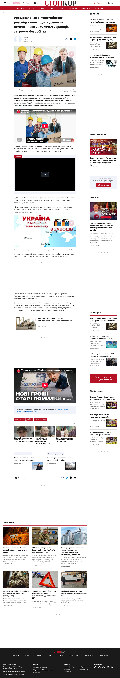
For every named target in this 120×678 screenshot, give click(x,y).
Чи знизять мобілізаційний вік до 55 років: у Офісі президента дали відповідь (16, 593)
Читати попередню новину (23, 454)
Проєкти (19, 8)
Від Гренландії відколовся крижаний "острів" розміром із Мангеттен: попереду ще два (102, 57)
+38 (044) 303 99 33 (104, 379)
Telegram (60, 409)
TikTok (35, 411)
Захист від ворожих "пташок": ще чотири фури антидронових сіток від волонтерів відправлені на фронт (103, 161)
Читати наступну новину (55, 454)
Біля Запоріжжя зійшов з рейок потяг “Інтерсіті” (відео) (59, 459)
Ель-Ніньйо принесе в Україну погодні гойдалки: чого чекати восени (15, 550)
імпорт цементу (20, 419)
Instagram (29, 411)
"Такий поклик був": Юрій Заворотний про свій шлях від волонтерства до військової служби (101, 226)
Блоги (52, 8)
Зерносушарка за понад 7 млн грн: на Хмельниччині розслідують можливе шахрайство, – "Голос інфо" (72, 551)
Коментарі (21, 478)
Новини (41, 8)
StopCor (25, 37)
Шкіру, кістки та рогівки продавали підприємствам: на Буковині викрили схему (101, 338)
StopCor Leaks (72, 8)
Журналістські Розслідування (43, 670)
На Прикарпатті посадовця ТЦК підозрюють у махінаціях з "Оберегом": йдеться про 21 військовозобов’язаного (102, 357)
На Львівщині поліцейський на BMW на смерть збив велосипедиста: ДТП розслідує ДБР (44, 594)
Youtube (18, 411)
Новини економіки (15, 13)
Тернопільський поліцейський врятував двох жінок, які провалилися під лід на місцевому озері (27, 461)
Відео (30, 8)
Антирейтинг (99, 8)
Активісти (36, 673)
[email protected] (19, 674)
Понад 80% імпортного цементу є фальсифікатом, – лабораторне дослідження (55, 319)
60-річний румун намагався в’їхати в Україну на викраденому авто (74, 593)
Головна (5, 13)
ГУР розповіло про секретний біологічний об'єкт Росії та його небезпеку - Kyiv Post (44, 550)
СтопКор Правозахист (40, 667)
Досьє (61, 8)
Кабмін (29, 419)
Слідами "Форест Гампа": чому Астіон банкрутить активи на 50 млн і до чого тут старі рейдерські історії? (103, 400)
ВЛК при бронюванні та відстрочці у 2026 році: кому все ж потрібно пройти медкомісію (103, 320)
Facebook (66, 409)
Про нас (35, 664)
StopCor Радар (86, 8)
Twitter (23, 411)
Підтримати (100, 3)
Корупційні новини (40, 419)
